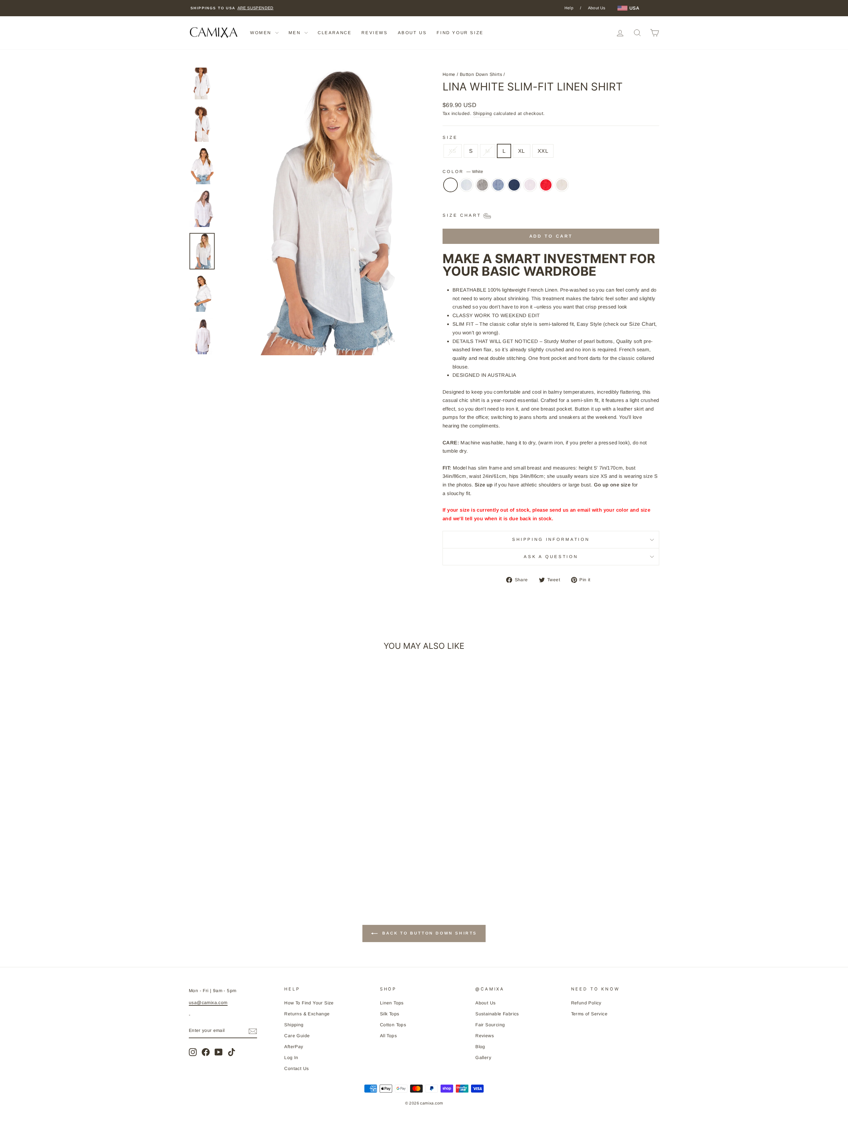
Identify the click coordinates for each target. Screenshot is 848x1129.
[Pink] (530, 188)
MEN (296, 32)
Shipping (482, 113)
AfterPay (293, 1046)
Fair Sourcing (490, 1024)
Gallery (483, 1057)
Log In (291, 1057)
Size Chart (642, 324)
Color (463, 171)
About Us (597, 8)
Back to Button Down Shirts (428, 933)
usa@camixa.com (208, 1002)
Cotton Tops (393, 1024)
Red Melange (546, 185)
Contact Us (296, 1068)
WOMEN (262, 32)
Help (569, 8)
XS (452, 151)
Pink (530, 185)
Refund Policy (586, 1002)
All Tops (388, 1035)
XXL (543, 151)
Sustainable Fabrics (497, 1013)
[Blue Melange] (498, 188)
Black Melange (482, 185)
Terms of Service (589, 1013)
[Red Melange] (546, 188)
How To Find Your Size (309, 1002)
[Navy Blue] (514, 188)
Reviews (484, 1035)
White (450, 185)
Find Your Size (460, 32)
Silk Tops (389, 1013)
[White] (450, 188)
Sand (561, 185)
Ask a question (551, 556)
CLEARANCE (334, 32)
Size (450, 137)
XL (521, 151)
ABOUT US (412, 32)
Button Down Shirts (481, 74)
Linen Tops (392, 1002)
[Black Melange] (482, 188)
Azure (466, 185)
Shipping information (551, 539)
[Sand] (562, 188)
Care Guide (297, 1035)
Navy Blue (514, 185)
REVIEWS (374, 32)
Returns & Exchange (307, 1013)
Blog (480, 1046)
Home (449, 74)
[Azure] (466, 188)
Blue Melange (498, 185)
